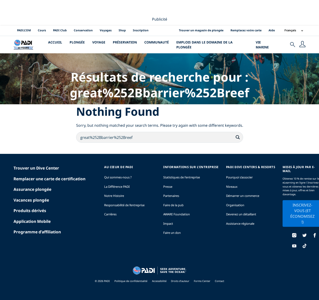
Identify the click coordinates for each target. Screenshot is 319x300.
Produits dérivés (30, 210)
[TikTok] (304, 246)
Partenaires (171, 196)
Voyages (106, 30)
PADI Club (60, 30)
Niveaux (231, 186)
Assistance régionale (240, 223)
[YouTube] (294, 246)
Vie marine (262, 44)
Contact (219, 281)
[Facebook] (314, 236)
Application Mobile (32, 221)
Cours (42, 30)
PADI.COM (24, 30)
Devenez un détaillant (241, 214)
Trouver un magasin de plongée (201, 30)
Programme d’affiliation (37, 232)
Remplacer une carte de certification (49, 178)
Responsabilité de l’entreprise (124, 205)
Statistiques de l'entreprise (181, 177)
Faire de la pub (173, 205)
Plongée (77, 42)
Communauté (156, 42)
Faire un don (172, 233)
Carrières (110, 214)
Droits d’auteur (180, 281)
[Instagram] (294, 236)
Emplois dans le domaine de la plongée (204, 44)
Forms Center (202, 281)
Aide (272, 30)
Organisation (235, 205)
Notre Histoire (114, 196)
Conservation (83, 30)
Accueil (55, 42)
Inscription (141, 30)
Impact (168, 223)
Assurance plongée (32, 189)
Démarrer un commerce (242, 196)
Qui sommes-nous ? (118, 177)
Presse (167, 186)
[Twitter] (304, 236)
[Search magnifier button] (237, 137)
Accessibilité (159, 281)
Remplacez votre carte (246, 30)
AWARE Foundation (176, 214)
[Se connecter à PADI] (302, 44)
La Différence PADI (117, 186)
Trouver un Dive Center (36, 168)
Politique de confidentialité (130, 281)
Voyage (98, 42)
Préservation (125, 42)
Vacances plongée (31, 200)
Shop (122, 30)
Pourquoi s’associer (239, 177)
